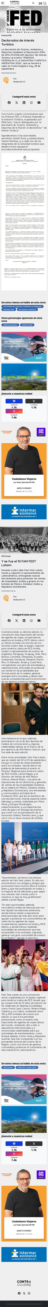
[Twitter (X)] (34, 401)
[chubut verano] (24, 347)
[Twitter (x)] (24, 1293)
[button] (9, 104)
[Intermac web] (24, 511)
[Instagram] (14, 411)
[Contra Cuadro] (15, 3)
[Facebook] (14, 401)
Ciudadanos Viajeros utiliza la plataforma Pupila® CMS (24, 1304)
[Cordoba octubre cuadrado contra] (24, 377)
